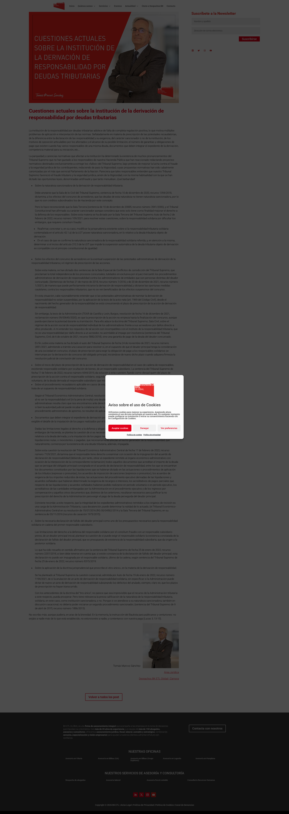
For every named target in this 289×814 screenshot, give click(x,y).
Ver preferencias (169, 428)
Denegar (144, 428)
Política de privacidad (152, 435)
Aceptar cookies (120, 428)
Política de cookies (134, 435)
